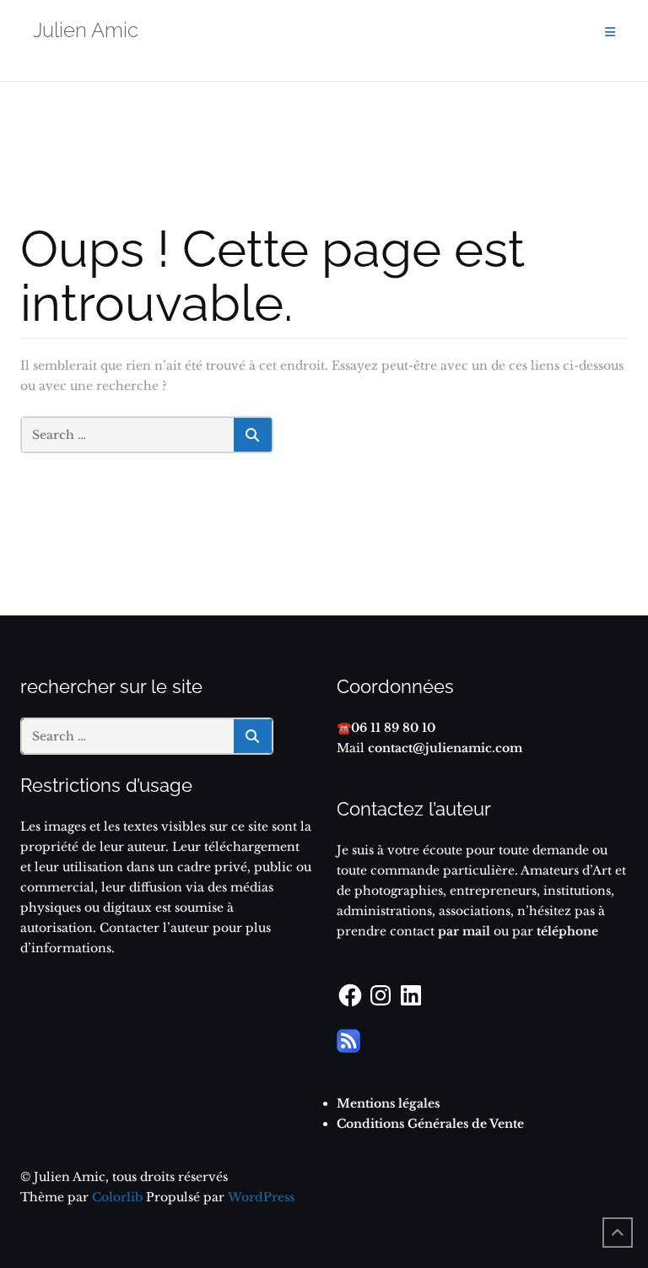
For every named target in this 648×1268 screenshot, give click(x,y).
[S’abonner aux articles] (348, 1040)
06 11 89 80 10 (393, 727)
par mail (462, 931)
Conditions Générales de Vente (430, 1123)
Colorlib (117, 1197)
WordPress (261, 1197)
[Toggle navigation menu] (610, 32)
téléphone (567, 931)
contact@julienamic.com (445, 748)
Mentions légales (388, 1103)
